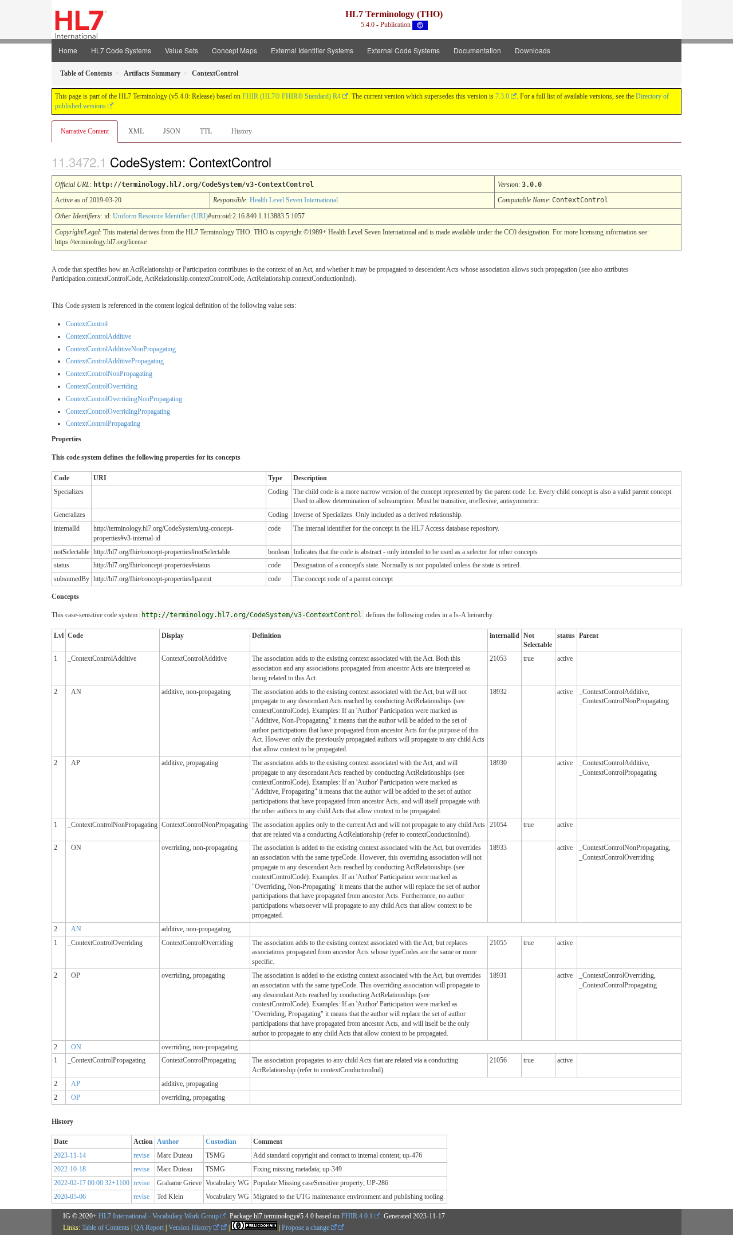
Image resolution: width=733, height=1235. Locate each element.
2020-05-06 (70, 1197)
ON (76, 1047)
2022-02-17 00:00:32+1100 (91, 1183)
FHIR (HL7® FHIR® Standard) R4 (291, 96)
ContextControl (87, 324)
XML (136, 131)
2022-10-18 (70, 1169)
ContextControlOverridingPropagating (118, 411)
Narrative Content (85, 131)
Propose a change (306, 1228)
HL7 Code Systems (121, 50)
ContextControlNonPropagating (109, 374)
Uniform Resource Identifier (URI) (160, 216)
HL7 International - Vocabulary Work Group (158, 1216)
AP (75, 1084)
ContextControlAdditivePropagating (115, 361)
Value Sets (181, 50)
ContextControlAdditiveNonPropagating (121, 349)
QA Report (149, 1228)
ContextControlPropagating (103, 423)
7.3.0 (502, 96)
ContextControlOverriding (101, 386)
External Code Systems (403, 50)
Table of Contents (105, 1228)
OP (75, 1097)
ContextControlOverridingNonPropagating (124, 399)
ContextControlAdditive (98, 336)
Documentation (477, 50)
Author (168, 1142)
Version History (191, 1228)
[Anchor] (281, 161)
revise (141, 1155)
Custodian (221, 1142)
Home (67, 50)
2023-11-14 (70, 1155)
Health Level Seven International (294, 200)
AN (76, 929)
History (241, 131)
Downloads (532, 50)
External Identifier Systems (312, 50)
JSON (171, 131)
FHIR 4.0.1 (357, 1216)
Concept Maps (234, 50)
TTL (206, 131)
